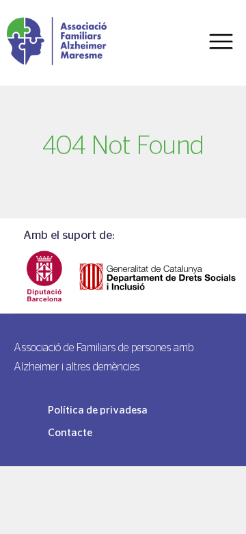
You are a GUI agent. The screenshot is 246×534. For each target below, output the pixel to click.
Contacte (70, 432)
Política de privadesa (98, 410)
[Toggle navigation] (221, 42)
